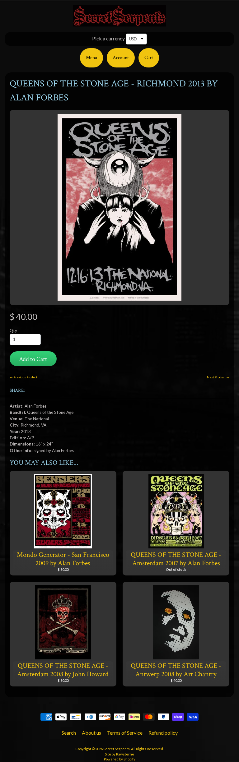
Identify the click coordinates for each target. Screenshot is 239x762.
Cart (148, 57)
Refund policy (163, 733)
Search (69, 733)
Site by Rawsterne (119, 754)
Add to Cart (33, 359)
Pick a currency (108, 38)
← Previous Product (23, 377)
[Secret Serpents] (119, 23)
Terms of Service (125, 733)
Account (121, 57)
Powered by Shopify (119, 759)
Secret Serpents (116, 749)
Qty (13, 330)
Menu (91, 57)
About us (91, 733)
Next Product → (218, 377)
